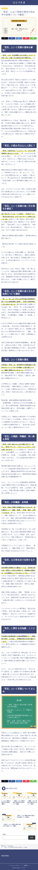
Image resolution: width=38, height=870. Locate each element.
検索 (4, 834)
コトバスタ (19, 2)
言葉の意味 (4, 8)
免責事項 (26, 865)
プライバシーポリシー (15, 865)
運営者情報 (5, 856)
